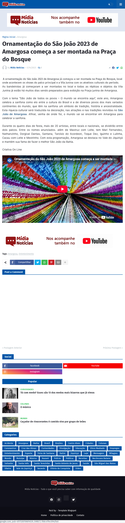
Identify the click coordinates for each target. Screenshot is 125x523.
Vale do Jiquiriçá (24, 468)
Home (44, 515)
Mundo (8, 458)
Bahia (36, 443)
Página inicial (8, 37)
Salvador (9, 463)
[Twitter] (117, 67)
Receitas (83, 458)
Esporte (28, 453)
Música (33, 458)
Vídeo (78, 468)
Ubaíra (8, 468)
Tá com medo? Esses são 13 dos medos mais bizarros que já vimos (57, 392)
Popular (32, 381)
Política (69, 458)
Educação (80, 448)
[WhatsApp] (122, 67)
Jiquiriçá (75, 453)
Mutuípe (20, 458)
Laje (86, 453)
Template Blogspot (67, 510)
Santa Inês (23, 463)
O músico (25, 407)
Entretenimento (26, 254)
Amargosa (22, 37)
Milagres (113, 453)
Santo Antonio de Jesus (66, 463)
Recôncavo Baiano (101, 458)
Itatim (62, 453)
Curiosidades (48, 448)
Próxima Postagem (112, 348)
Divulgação (65, 448)
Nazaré (45, 458)
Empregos (114, 448)
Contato (80, 515)
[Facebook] (113, 67)
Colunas (102, 443)
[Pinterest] (51, 262)
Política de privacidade (61, 515)
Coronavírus (10, 448)
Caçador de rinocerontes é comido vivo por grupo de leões (53, 421)
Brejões (59, 443)
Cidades (89, 443)
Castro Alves (74, 443)
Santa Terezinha (42, 463)
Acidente (9, 443)
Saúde (86, 463)
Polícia (57, 458)
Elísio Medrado (97, 448)
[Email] (58, 262)
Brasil (47, 443)
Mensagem (98, 453)
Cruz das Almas (28, 448)
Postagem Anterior (13, 348)
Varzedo (41, 468)
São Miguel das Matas (105, 463)
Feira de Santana (46, 453)
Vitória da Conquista (60, 468)
